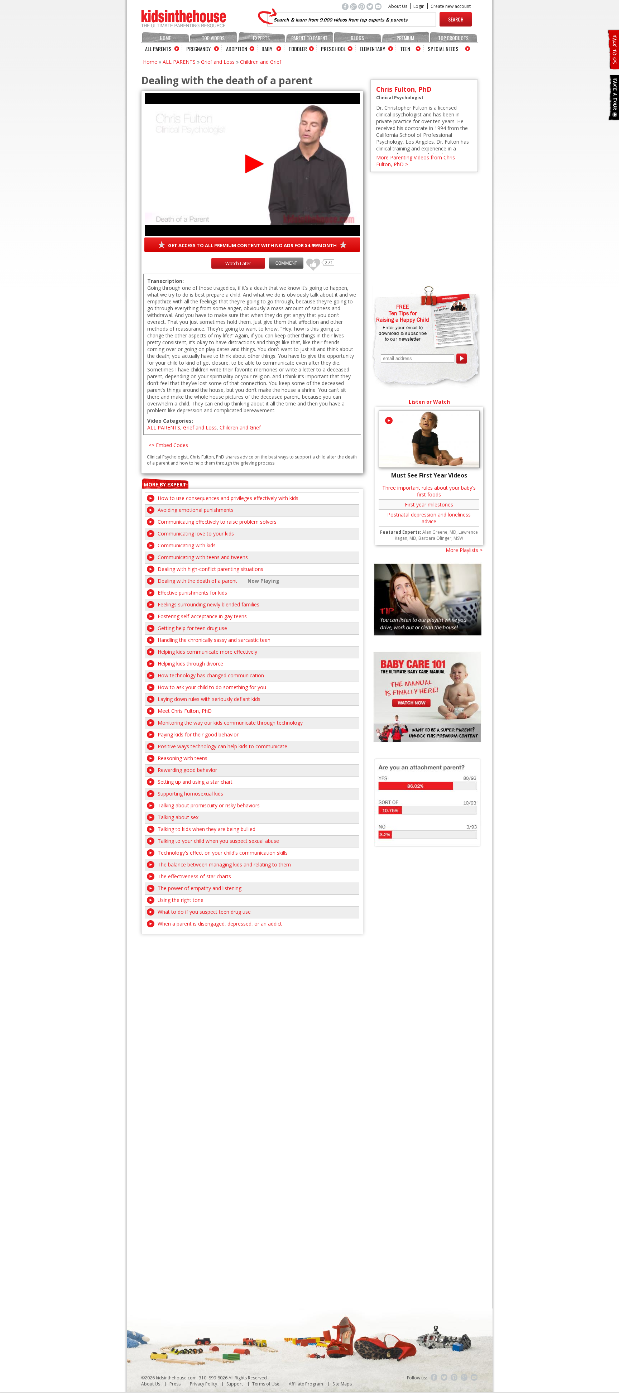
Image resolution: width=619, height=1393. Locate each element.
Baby (266, 49)
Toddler (297, 49)
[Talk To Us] (613, 66)
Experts (261, 38)
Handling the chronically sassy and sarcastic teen (214, 640)
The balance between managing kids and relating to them (224, 864)
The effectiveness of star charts (194, 876)
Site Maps (342, 1384)
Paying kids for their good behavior (198, 734)
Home (165, 38)
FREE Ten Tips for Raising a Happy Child (402, 313)
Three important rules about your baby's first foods (429, 491)
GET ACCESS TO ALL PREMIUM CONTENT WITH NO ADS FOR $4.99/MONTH (252, 245)
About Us (397, 6)
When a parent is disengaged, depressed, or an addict (220, 923)
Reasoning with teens (182, 758)
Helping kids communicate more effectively (207, 651)
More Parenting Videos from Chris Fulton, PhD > (415, 161)
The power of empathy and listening (199, 888)
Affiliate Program (306, 1384)
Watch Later (238, 263)
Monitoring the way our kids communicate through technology (230, 722)
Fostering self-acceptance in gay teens (202, 616)
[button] (252, 164)
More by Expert (165, 484)
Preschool (333, 49)
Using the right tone (180, 900)
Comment (286, 263)
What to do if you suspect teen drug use (204, 911)
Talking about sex (178, 817)
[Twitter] (444, 1377)
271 (310, 261)
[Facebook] (434, 1377)
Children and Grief (260, 61)
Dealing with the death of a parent (197, 580)
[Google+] (464, 1377)
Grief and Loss (218, 61)
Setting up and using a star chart (195, 781)
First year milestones (429, 504)
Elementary (372, 49)
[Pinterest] (454, 1377)
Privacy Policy (203, 1384)
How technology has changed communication (211, 675)
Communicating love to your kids (196, 533)
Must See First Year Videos (429, 475)
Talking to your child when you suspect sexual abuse (218, 840)
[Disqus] (252, 1023)
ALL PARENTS (179, 61)
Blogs (357, 38)
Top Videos (213, 38)
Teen (405, 49)
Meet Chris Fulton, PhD (185, 710)
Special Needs (443, 49)
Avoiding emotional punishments (196, 509)
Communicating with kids (187, 545)
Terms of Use (265, 1384)
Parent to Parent (309, 38)
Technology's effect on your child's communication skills (223, 852)
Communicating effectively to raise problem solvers (217, 521)
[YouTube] (474, 1377)
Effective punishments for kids (192, 592)
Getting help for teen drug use (192, 628)
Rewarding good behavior (187, 770)
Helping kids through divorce (190, 663)
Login (418, 6)
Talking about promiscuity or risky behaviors (209, 805)
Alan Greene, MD (439, 532)
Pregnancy (198, 49)
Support (234, 1384)
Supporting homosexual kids (190, 793)
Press (175, 1384)
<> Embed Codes (168, 445)
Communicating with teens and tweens (203, 557)
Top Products (453, 38)
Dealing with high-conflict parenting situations (210, 569)
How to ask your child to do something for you (212, 687)
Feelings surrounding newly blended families (208, 604)
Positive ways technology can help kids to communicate (222, 746)
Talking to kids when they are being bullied (206, 829)
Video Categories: (170, 420)
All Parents (158, 49)
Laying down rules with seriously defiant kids (209, 699)
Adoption (236, 49)
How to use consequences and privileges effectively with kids (228, 498)
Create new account (451, 6)
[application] (252, 164)
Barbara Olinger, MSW (440, 538)
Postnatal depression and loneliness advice (429, 518)
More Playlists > (464, 550)
